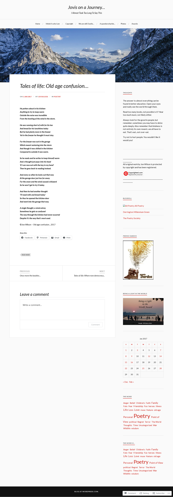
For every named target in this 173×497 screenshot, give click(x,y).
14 (160, 356)
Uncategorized (145, 425)
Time (135, 425)
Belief (132, 403)
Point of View (156, 462)
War (155, 425)
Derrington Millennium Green (136, 212)
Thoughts (127, 425)
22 (126, 368)
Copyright (69, 24)
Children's (140, 403)
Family (155, 402)
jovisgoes (43, 96)
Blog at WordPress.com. (86, 491)
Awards (135, 24)
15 (126, 362)
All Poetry (139, 206)
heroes (152, 406)
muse (143, 410)
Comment (95, 324)
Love (137, 409)
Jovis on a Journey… (86, 7)
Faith (148, 403)
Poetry (57, 96)
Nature (149, 410)
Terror (148, 422)
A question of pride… (107, 24)
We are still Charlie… (86, 24)
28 (160, 368)
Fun (146, 406)
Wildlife (126, 428)
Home (37, 24)
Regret (140, 421)
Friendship (138, 406)
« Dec (125, 382)
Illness (159, 406)
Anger (126, 403)
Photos (123, 24)
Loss (131, 409)
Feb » (131, 382)
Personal (128, 416)
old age (26, 255)
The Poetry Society (131, 218)
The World (156, 422)
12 (149, 356)
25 (143, 368)
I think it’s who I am (53, 24)
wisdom (135, 428)
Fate (125, 406)
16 (132, 362)
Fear (130, 406)
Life (125, 409)
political (133, 422)
